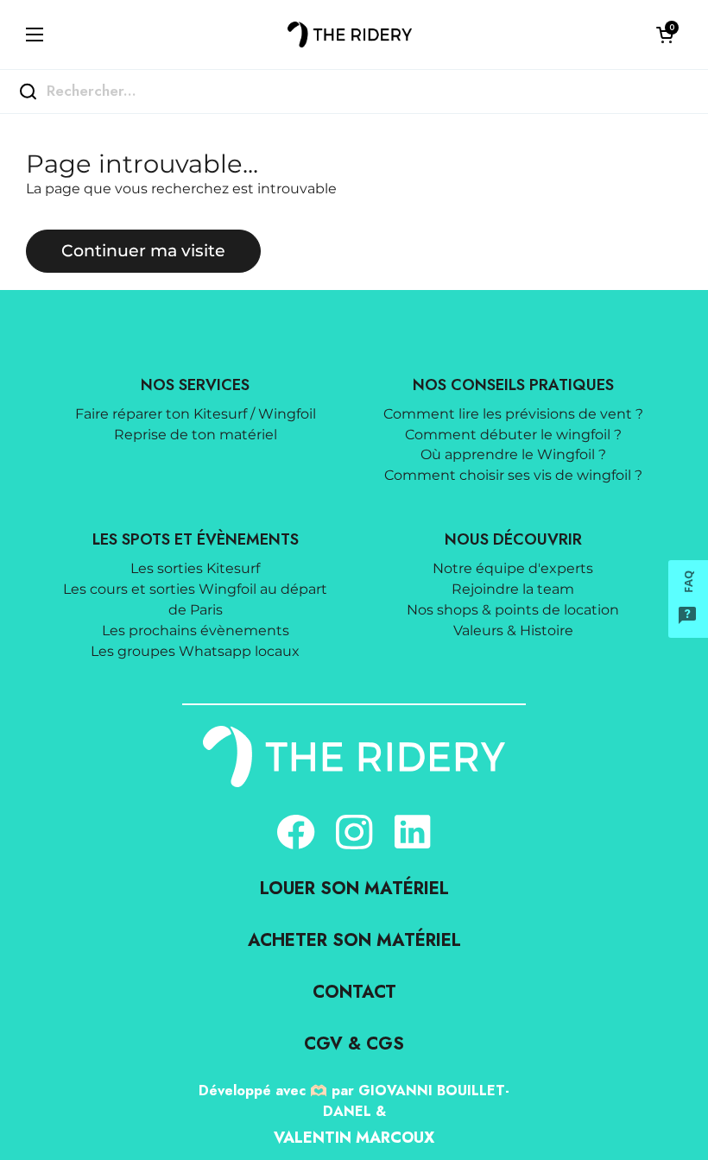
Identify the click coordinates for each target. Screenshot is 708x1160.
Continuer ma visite (143, 250)
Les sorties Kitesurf (195, 568)
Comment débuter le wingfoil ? (513, 434)
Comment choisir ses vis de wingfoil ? (513, 475)
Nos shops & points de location (513, 610)
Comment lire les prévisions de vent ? (513, 414)
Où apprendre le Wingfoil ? (513, 454)
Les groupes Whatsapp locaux (195, 651)
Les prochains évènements (195, 630)
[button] (665, 34)
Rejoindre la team (513, 589)
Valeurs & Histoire (513, 630)
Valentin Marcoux (354, 1137)
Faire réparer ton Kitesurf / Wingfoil (195, 414)
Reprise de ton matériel (195, 434)
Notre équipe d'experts (513, 568)
